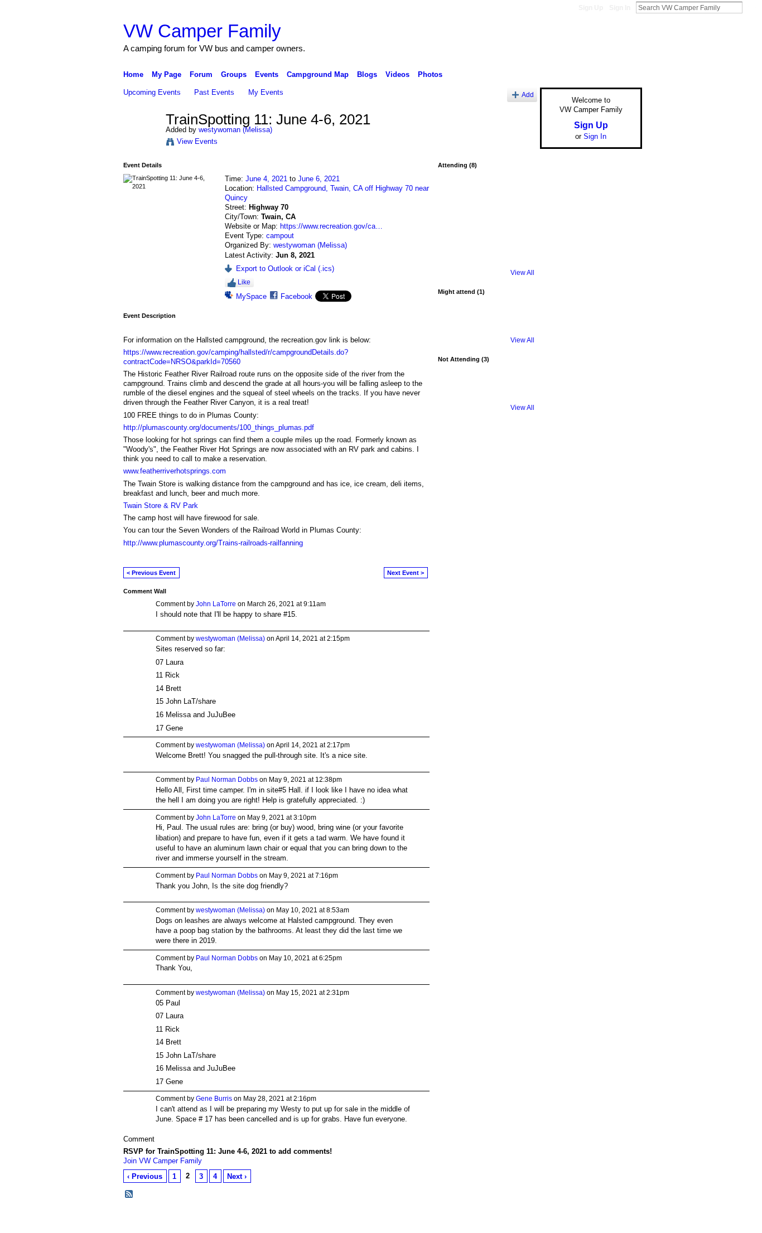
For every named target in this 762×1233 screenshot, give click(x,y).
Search (751, 7)
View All (522, 273)
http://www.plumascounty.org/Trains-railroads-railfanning (213, 543)
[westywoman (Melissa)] (141, 143)
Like (244, 282)
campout (280, 235)
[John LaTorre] (515, 228)
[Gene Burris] (485, 392)
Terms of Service (617, 1220)
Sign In (619, 8)
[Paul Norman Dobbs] (485, 198)
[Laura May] (485, 228)
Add (528, 94)
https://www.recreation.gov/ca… (331, 226)
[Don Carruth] (456, 257)
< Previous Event (151, 572)
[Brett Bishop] (515, 198)
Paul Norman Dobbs (227, 780)
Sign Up (590, 8)
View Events (197, 141)
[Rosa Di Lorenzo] (456, 198)
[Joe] (456, 392)
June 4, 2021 (266, 179)
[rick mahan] (456, 228)
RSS (129, 1195)
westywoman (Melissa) (235, 129)
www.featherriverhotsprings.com (174, 471)
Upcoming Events (152, 92)
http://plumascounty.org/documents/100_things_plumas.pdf (218, 427)
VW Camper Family (202, 31)
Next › (237, 1176)
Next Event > (405, 572)
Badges (515, 1220)
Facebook (296, 296)
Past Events (214, 92)
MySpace (251, 296)
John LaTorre (216, 604)
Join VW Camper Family (162, 1161)
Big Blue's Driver (208, 1220)
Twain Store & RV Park (160, 505)
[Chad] (456, 325)
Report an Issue (559, 1220)
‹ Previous (144, 1176)
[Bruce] (515, 392)
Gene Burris (214, 1099)
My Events (265, 92)
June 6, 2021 (319, 179)
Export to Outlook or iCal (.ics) (285, 268)
